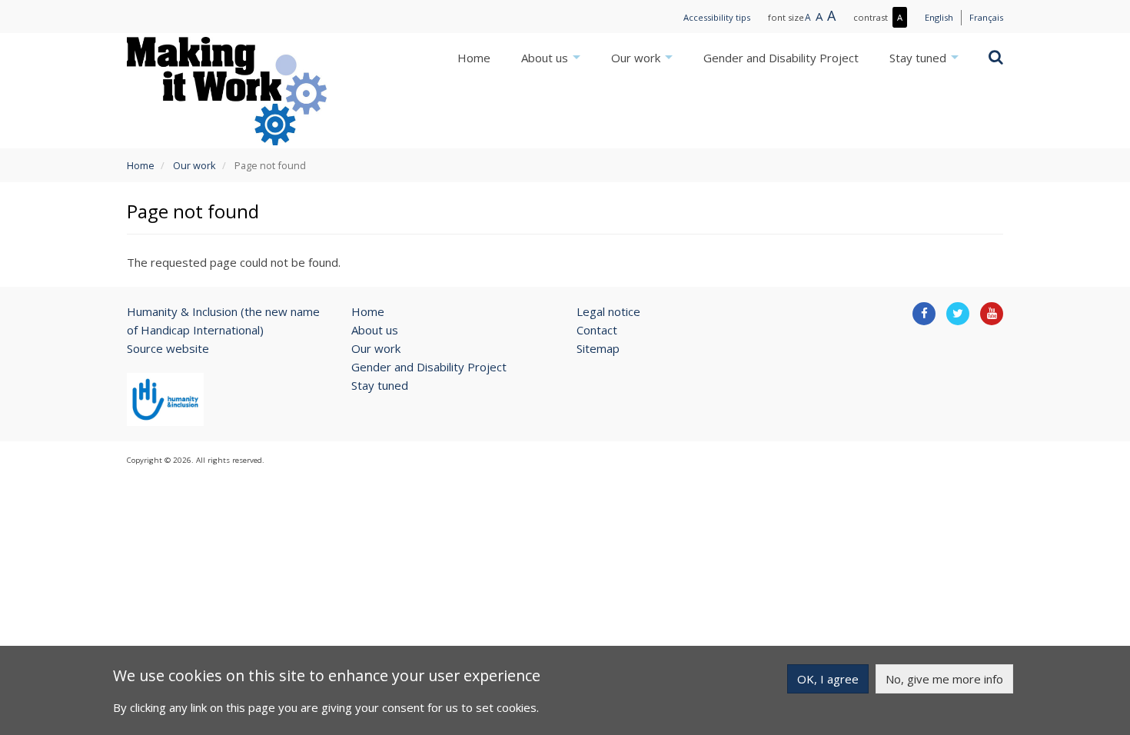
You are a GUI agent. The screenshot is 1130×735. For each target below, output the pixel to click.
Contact (597, 330)
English (939, 17)
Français (986, 17)
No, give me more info (944, 679)
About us (546, 57)
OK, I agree (828, 679)
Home (473, 57)
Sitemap (598, 348)
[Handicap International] (165, 399)
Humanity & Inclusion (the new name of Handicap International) (223, 321)
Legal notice (608, 311)
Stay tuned (919, 57)
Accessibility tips (716, 17)
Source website (168, 348)
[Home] (227, 91)
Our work (637, 57)
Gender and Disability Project (781, 57)
